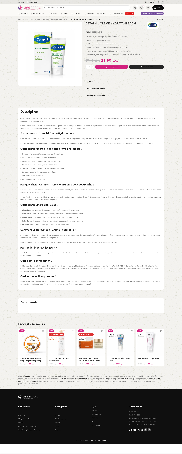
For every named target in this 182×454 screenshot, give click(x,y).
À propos (21, 415)
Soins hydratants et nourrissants (55, 19)
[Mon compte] (148, 8)
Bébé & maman (60, 419)
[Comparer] (87, 74)
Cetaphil (23, 118)
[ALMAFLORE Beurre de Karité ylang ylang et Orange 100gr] (32, 342)
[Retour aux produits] (160, 19)
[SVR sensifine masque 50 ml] (150, 342)
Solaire (57, 415)
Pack (94, 421)
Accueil (21, 19)
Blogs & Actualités (24, 419)
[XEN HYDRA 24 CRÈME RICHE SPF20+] (120, 342)
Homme (95, 418)
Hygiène (95, 407)
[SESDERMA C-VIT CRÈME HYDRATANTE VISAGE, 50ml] (91, 342)
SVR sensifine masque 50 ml (148, 358)
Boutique (29, 19)
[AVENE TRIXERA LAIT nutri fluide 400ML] (61, 342)
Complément (96, 414)
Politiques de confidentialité (28, 426)
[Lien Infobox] (150, 2)
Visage (37, 19)
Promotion (96, 425)
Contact (21, 422)
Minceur (95, 410)
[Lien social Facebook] (158, 2)
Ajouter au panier (112, 67)
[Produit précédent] (157, 19)
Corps (57, 426)
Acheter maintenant (146, 67)
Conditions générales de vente (29, 430)
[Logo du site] (29, 8)
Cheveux (58, 430)
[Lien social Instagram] (162, 2)
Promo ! (131, 13)
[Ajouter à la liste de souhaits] (91, 74)
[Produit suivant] (162, 19)
